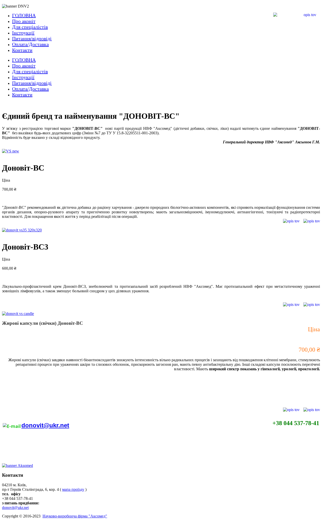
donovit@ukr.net (45, 425)
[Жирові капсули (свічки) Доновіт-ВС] (18, 313)
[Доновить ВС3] (22, 230)
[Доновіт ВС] (10, 151)
